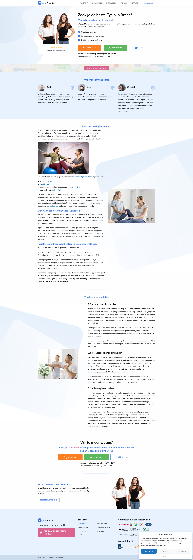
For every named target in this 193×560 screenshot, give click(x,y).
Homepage (82, 524)
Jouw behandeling (103, 527)
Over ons (123, 3)
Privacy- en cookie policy (46, 557)
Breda (47, 3)
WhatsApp (117, 48)
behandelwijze (52, 206)
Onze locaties (111, 3)
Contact (81, 535)
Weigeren (165, 551)
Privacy (164, 556)
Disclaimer (59, 557)
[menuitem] (111, 3)
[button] (189, 534)
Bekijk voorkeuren (182, 551)
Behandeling (97, 3)
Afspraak (148, 3)
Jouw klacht (83, 3)
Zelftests (134, 3)
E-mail (142, 48)
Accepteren (149, 551)
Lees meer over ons (48, 500)
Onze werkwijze (102, 524)
